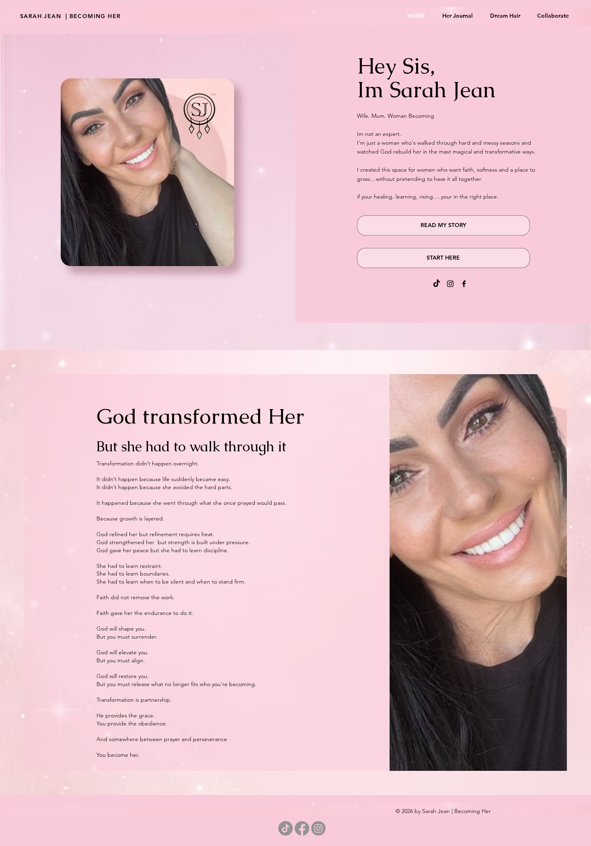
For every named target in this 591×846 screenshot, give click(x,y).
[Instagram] (450, 283)
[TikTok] (436, 283)
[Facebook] (464, 283)
